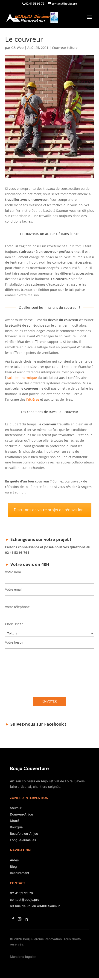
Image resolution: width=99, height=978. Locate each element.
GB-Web (17, 47)
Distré (14, 821)
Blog (13, 866)
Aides (14, 860)
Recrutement (19, 873)
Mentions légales (23, 957)
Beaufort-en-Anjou (24, 833)
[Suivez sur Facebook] (12, 917)
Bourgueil (17, 827)
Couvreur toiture (65, 47)
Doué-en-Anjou (21, 814)
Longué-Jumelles (23, 840)
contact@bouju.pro (24, 899)
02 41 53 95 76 (21, 893)
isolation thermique (21, 377)
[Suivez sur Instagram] (18, 917)
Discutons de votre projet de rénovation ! (49, 509)
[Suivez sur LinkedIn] (25, 917)
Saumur (15, 808)
